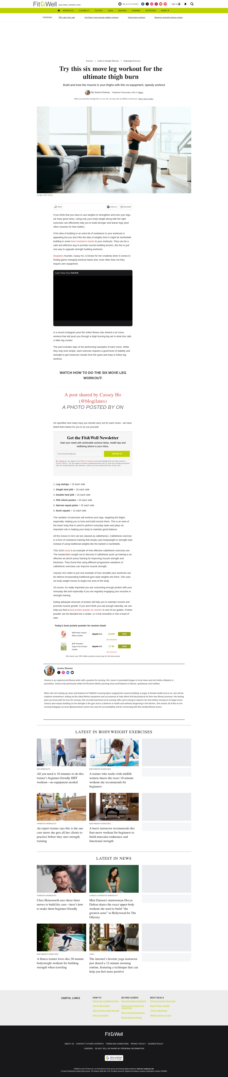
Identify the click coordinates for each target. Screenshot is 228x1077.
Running (136, 11)
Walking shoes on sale (160, 1015)
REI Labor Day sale (67, 17)
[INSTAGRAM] (64, 672)
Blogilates (58, 256)
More (164, 11)
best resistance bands (82, 241)
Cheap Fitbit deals (158, 1011)
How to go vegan (100, 1015)
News (140, 92)
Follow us (113, 207)
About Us (69, 1044)
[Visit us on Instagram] (151, 4)
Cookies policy (155, 1044)
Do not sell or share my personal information (119, 1048)
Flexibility (84, 11)
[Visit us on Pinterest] (156, 4)
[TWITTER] (59, 672)
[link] (63, 634)
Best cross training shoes (133, 1013)
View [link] (124, 634)
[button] (93, 635)
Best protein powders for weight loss (132, 1007)
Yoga (110, 11)
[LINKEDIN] (68, 672)
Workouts (68, 11)
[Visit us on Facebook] (142, 4)
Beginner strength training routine (169, 17)
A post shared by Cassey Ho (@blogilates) (92, 397)
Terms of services (87, 461)
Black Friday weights (160, 1006)
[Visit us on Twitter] (147, 4)
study (67, 550)
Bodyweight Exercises (132, 61)
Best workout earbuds (131, 1017)
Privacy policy (138, 1044)
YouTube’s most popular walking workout (101, 17)
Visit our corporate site (145, 1069)
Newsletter (127, 207)
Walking (122, 11)
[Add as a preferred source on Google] (114, 1058)
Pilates (98, 11)
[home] (59, 11)
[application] (92, 298)
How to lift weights (101, 1006)
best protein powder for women (85, 610)
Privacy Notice (61, 463)
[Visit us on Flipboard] (165, 4)
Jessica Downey (102, 92)
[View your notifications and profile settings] (185, 4)
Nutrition (151, 11)
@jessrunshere (76, 707)
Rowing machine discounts (162, 1001)
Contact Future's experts (90, 1044)
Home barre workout (136, 17)
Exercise (89, 61)
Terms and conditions (117, 1044)
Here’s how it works (145, 99)
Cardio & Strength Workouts (108, 61)
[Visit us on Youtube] (160, 4)
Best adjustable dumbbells (133, 1001)
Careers (88, 1048)
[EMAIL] (73, 672)
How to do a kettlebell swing (106, 1001)
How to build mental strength (106, 1011)
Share (60, 207)
